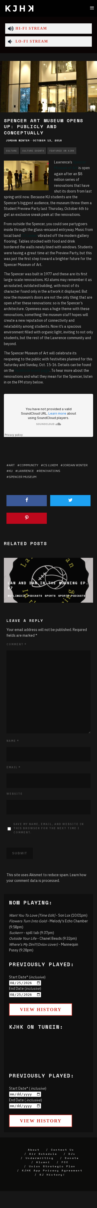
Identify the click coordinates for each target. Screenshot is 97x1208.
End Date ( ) (25, 1100)
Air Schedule (43, 1154)
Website (14, 793)
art (12, 465)
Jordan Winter (17, 140)
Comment (16, 644)
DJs (72, 1154)
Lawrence (26, 471)
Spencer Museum (22, 477)
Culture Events (33, 150)
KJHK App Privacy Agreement (52, 1170)
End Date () (25, 988)
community (29, 465)
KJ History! (52, 1175)
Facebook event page (32, 370)
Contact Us (62, 1150)
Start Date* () (27, 977)
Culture (11, 150)
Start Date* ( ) (27, 1088)
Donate (72, 1158)
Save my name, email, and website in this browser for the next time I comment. (48, 828)
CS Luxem (29, 235)
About (34, 1150)
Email (13, 767)
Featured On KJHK (61, 150)
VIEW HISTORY (41, 1009)
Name (12, 741)
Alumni (43, 1162)
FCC (65, 1162)
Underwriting (40, 1158)
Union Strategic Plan (52, 1166)
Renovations (49, 471)
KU (11, 471)
